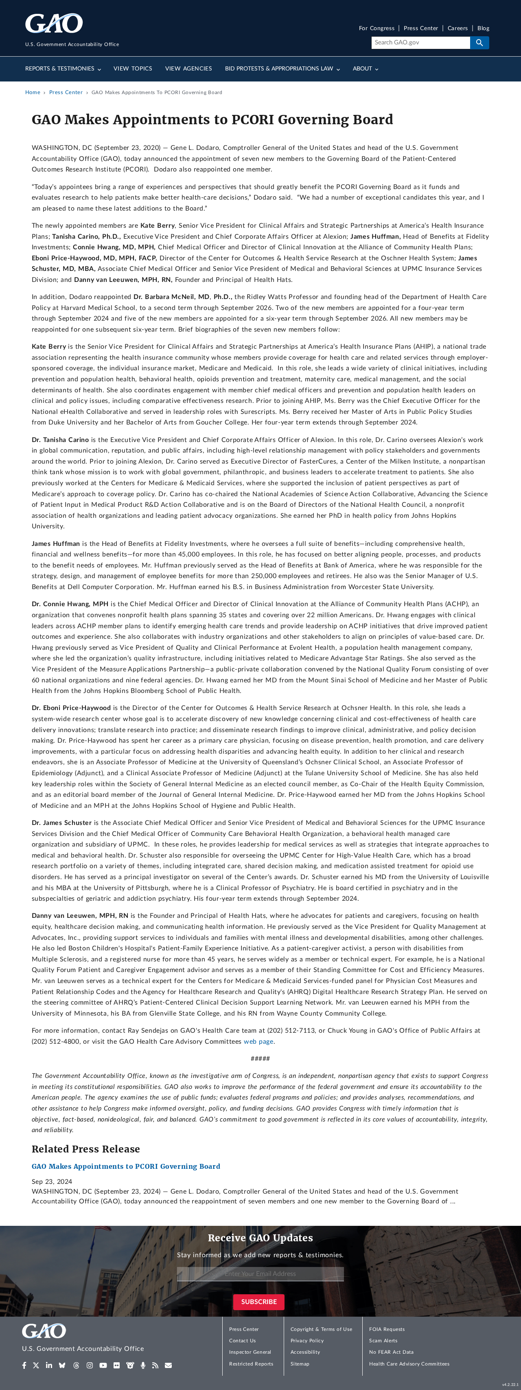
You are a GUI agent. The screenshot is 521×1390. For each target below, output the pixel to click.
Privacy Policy (307, 1340)
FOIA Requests (387, 1329)
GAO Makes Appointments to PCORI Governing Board (126, 1166)
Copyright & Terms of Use (321, 1329)
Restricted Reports (251, 1363)
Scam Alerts (383, 1340)
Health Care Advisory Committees (409, 1363)
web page (258, 1041)
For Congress (377, 28)
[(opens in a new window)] (24, 1365)
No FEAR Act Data (391, 1352)
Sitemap (300, 1363)
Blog (483, 28)
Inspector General (250, 1352)
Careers (458, 28)
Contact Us (242, 1340)
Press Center (421, 28)
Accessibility (305, 1352)
